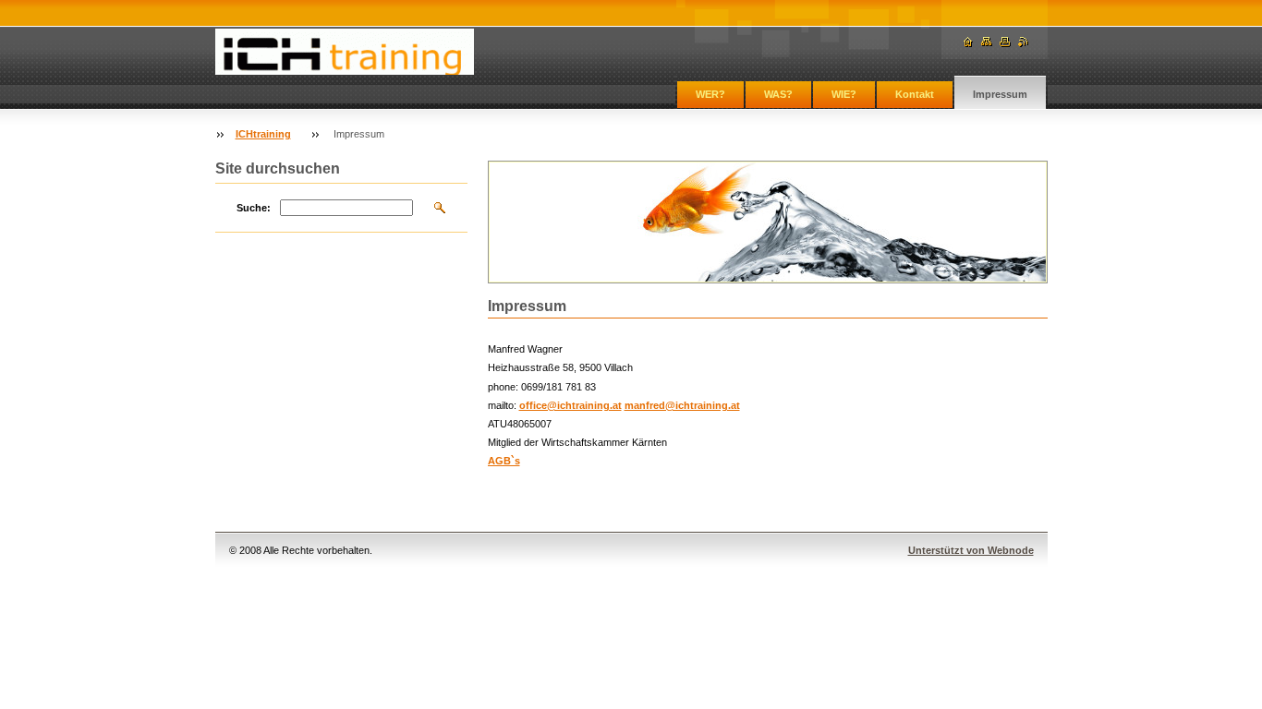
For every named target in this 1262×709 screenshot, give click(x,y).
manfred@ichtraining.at (682, 405)
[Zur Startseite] (344, 52)
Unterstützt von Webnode (971, 550)
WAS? (778, 94)
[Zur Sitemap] (986, 42)
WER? (710, 94)
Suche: (254, 207)
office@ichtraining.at (570, 405)
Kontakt (914, 94)
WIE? (843, 94)
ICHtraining (263, 133)
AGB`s (504, 460)
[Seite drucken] (1005, 42)
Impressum (1000, 94)
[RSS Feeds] (1023, 42)
